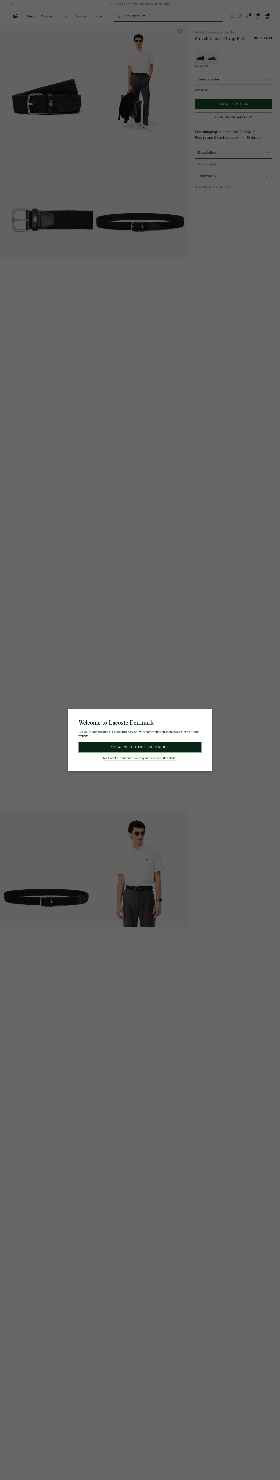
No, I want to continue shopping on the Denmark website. (140, 758)
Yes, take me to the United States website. (140, 747)
